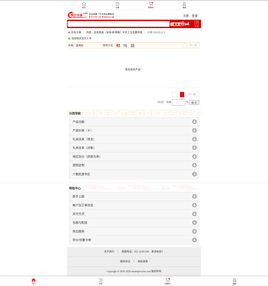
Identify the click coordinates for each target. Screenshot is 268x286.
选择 (78, 45)
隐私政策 (143, 261)
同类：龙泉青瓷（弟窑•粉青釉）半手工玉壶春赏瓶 (114, 32)
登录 (195, 15)
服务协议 (125, 261)
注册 (186, 15)
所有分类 (76, 32)
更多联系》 (157, 251)
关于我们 (109, 251)
